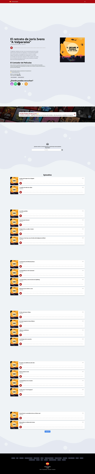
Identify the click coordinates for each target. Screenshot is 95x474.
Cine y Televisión (14, 77)
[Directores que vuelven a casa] (14, 291)
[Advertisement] (47, 12)
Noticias (37, 459)
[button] (85, 1)
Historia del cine (21, 77)
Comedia (13, 458)
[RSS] (26, 84)
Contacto (53, 469)
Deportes (63, 459)
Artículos (49, 469)
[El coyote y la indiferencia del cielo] (14, 365)
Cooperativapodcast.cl (15, 72)
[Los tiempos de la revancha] (14, 342)
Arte (17, 458)
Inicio (41, 469)
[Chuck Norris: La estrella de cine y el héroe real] (14, 416)
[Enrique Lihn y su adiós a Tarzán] (14, 232)
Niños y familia (36, 458)
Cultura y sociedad (58, 458)
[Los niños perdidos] (14, 214)
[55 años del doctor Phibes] (14, 315)
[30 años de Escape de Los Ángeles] (14, 181)
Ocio (42, 459)
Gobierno (46, 459)
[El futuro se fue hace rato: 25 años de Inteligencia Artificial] (14, 241)
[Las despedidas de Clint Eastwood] (14, 273)
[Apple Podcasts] (12, 84)
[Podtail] (19, 84)
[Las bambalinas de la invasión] (14, 383)
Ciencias (59, 459)
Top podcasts (44, 469)
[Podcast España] (48, 463)
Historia (81, 458)
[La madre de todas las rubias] (14, 190)
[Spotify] (15, 84)
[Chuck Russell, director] (14, 223)
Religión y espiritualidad (49, 458)
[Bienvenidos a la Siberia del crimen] (14, 425)
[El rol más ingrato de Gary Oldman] (14, 324)
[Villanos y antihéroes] (14, 333)
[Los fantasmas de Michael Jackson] (14, 264)
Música (42, 458)
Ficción (77, 458)
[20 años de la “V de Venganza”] (14, 392)
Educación (21, 458)
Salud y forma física (52, 459)
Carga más (47, 431)
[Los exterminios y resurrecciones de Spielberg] (14, 282)
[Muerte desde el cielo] (14, 374)
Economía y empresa (28, 458)
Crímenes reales (32, 459)
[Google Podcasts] (22, 84)
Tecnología (65, 458)
